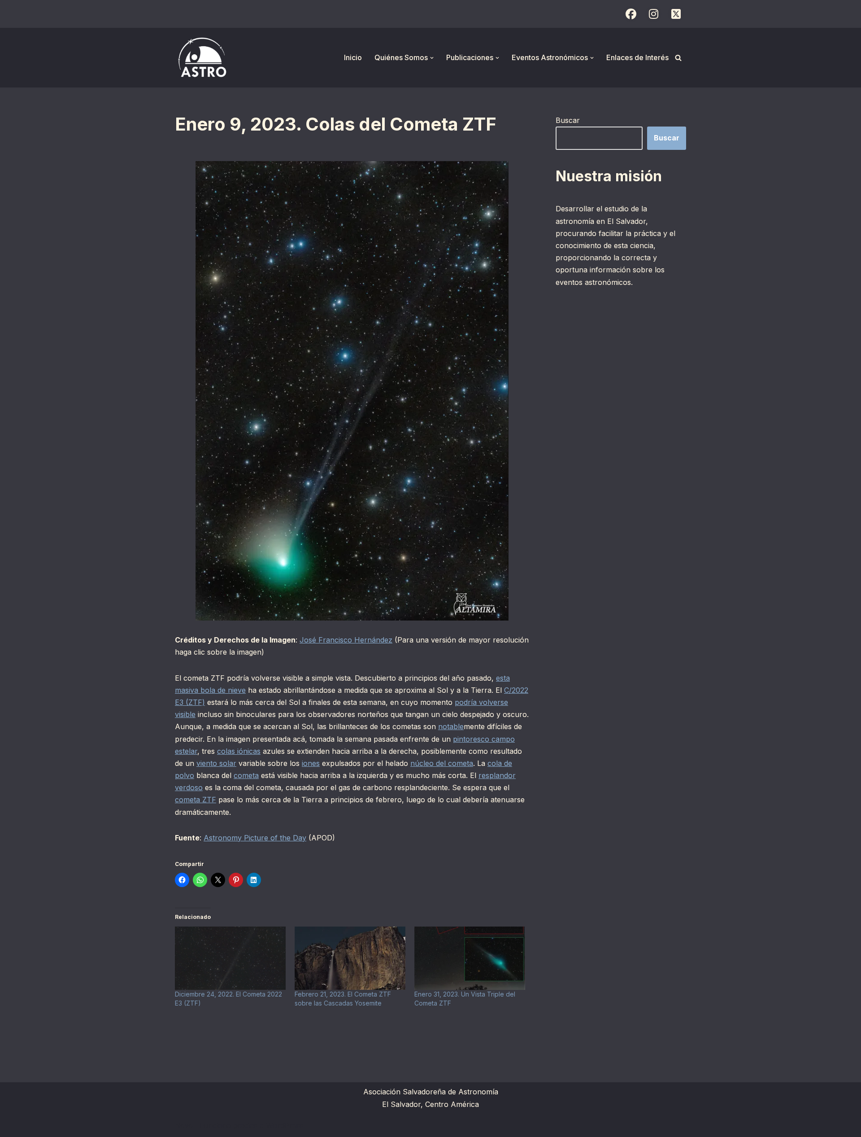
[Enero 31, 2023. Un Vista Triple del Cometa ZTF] (469, 958)
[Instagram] (653, 14)
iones (311, 763)
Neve (184, 1125)
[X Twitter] (676, 14)
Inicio (353, 57)
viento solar (216, 763)
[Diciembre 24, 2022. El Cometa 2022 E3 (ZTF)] (230, 958)
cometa (246, 775)
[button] (432, 58)
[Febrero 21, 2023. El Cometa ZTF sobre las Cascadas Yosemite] (350, 958)
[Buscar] (678, 57)
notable (451, 726)
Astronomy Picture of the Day (255, 837)
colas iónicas (239, 751)
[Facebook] (631, 14)
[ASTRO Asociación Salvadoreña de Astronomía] (202, 57)
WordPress (285, 1125)
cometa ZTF (195, 799)
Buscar (568, 120)
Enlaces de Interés (637, 57)
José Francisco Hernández (346, 639)
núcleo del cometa (441, 763)
